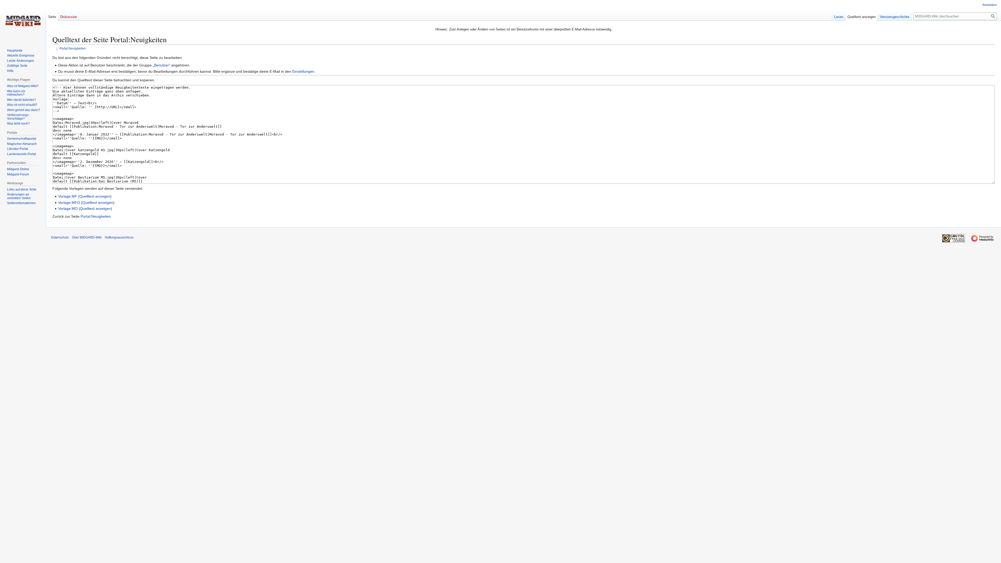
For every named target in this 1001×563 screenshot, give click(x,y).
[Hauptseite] (23, 21)
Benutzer (161, 65)
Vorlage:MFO (69, 202)
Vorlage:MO (68, 208)
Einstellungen (303, 71)
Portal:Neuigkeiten (72, 48)
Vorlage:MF (67, 196)
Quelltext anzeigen (95, 196)
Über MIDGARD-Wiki (87, 237)
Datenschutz (60, 237)
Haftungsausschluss (119, 237)
